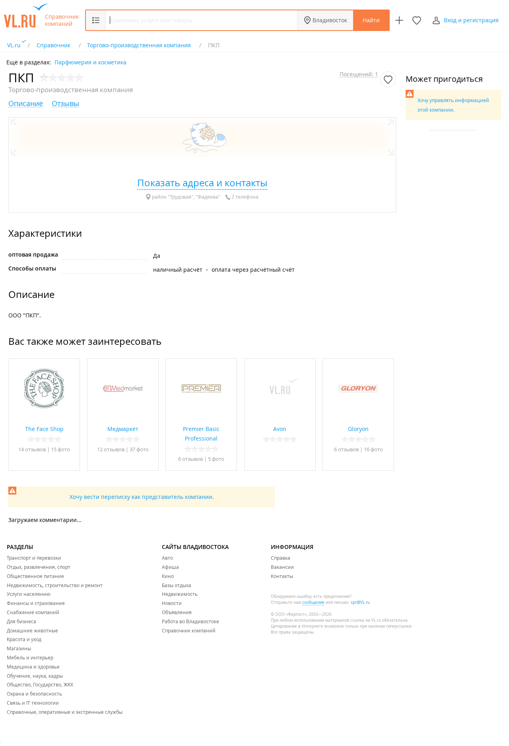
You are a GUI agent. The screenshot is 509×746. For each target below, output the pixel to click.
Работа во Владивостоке (190, 621)
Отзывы (65, 103)
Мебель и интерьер (30, 657)
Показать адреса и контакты (202, 182)
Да (156, 255)
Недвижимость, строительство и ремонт (55, 585)
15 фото (60, 449)
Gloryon (358, 429)
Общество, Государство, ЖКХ (40, 684)
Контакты (282, 576)
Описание (25, 103)
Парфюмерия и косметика (90, 61)
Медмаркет (122, 429)
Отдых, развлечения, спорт (38, 567)
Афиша (170, 567)
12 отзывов (110, 449)
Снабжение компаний (33, 612)
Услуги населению (29, 594)
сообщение (313, 602)
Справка (280, 558)
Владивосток (330, 20)
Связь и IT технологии (33, 703)
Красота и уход (24, 639)
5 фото (216, 458)
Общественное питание (35, 576)
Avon (279, 429)
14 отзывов (32, 449)
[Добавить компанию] (399, 20)
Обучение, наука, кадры (35, 676)
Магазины (19, 648)
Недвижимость (180, 594)
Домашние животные (32, 630)
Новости (172, 603)
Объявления (177, 612)
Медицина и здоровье (33, 666)
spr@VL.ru (360, 602)
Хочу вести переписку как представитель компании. (142, 497)
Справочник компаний (62, 20)
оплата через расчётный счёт (253, 269)
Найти (371, 20)
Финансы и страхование (36, 603)
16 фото (373, 449)
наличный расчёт (177, 269)
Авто (167, 558)
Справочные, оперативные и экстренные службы (64, 712)
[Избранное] (416, 20)
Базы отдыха (176, 585)
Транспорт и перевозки (34, 558)
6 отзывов (190, 458)
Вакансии (282, 567)
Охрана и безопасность (34, 693)
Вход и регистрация (471, 20)
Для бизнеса (21, 621)
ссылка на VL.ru (365, 620)
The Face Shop (44, 429)
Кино (168, 576)
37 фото (139, 449)
